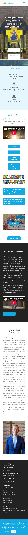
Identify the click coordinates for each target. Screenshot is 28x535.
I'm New (9, 314)
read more (5, 413)
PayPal (14, 152)
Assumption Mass (14, 219)
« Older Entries (6, 418)
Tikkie (14, 146)
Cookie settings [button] (6, 531)
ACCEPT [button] (13, 531)
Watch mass (14, 50)
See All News (14, 238)
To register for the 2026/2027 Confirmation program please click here (13, 201)
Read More (14, 223)
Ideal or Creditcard (14, 158)
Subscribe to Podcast (14, 57)
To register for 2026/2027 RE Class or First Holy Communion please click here (13, 192)
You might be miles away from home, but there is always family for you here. (14, 22)
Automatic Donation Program (14, 166)
